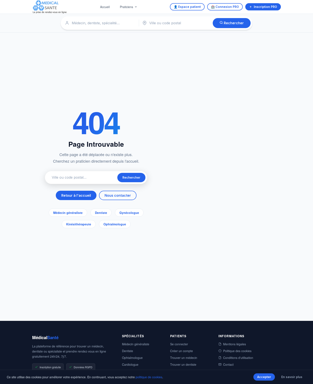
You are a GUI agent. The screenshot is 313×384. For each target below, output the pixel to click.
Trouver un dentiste (183, 364)
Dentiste (101, 212)
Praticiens (126, 7)
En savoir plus (291, 377)
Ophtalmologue (114, 224)
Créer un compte (181, 351)
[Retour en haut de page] (305, 376)
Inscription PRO (265, 7)
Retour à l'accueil (76, 195)
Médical (45, 337)
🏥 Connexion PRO (225, 7)
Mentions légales (234, 344)
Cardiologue (130, 364)
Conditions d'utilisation (238, 358)
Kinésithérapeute (78, 224)
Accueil (105, 7)
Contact (228, 364)
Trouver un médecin (183, 358)
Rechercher (233, 23)
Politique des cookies (237, 351)
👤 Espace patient (187, 7)
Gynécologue (129, 212)
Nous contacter (118, 195)
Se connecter (179, 344)
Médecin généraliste (68, 212)
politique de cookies (149, 377)
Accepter (264, 377)
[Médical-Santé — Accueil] (49, 6)
